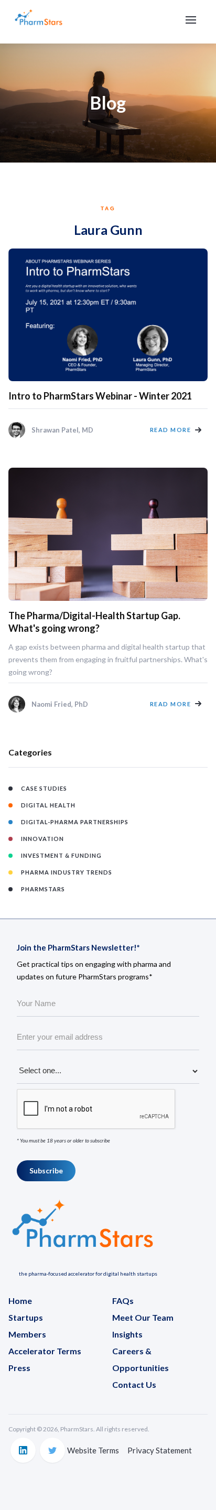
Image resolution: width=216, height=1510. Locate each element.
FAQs (123, 1301)
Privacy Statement (159, 1450)
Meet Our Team (143, 1317)
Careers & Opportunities (140, 1359)
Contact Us (134, 1384)
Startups (25, 1317)
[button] (191, 20)
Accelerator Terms (44, 1351)
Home (20, 1301)
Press (19, 1368)
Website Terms (93, 1450)
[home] (38, 21)
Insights (127, 1334)
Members (27, 1334)
